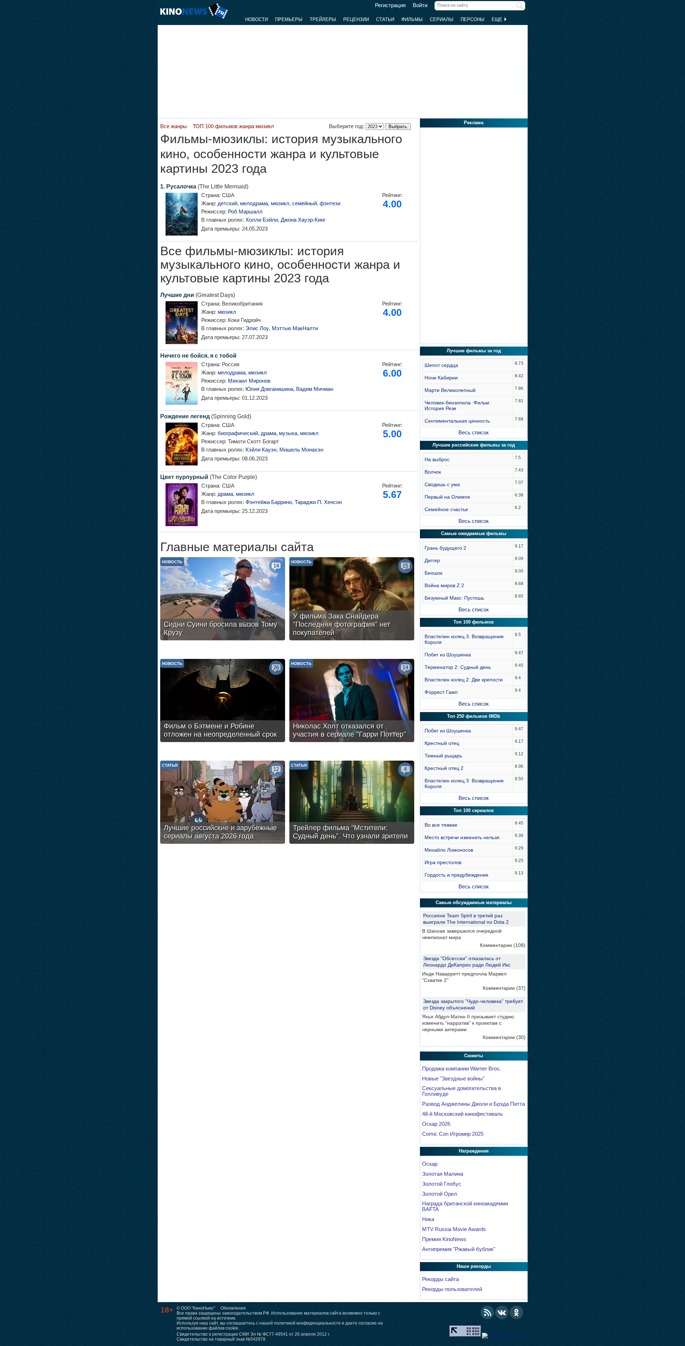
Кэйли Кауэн (260, 450)
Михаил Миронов (249, 381)
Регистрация (390, 5)
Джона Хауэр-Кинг (303, 220)
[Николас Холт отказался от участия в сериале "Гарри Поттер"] (351, 701)
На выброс (437, 459)
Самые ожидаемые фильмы (473, 533)
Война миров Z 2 (444, 585)
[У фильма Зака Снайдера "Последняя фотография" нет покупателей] (351, 599)
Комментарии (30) (504, 1037)
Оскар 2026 (436, 1124)
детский (227, 203)
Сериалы (441, 19)
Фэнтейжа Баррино (268, 502)
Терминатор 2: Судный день (458, 667)
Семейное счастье (446, 509)
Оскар (429, 1164)
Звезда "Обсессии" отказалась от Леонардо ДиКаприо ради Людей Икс (467, 962)
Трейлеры (323, 19)
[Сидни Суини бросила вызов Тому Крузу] (222, 599)
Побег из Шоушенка (448, 654)
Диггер (432, 560)
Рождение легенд (185, 416)
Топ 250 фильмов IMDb (473, 716)
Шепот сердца (441, 365)
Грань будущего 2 (445, 548)
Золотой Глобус (441, 1184)
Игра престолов (443, 862)
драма (268, 433)
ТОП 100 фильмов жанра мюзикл (233, 126)
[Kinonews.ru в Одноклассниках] (516, 1312)
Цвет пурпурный (184, 477)
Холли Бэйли (261, 220)
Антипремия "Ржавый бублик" (458, 1249)
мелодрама (254, 203)
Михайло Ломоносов (449, 850)
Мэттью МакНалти (295, 328)
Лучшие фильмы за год (474, 350)
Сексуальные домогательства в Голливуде (461, 1091)
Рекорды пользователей (452, 1289)
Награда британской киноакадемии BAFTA (465, 1206)
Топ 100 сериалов (473, 810)
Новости (256, 19)
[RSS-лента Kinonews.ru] (487, 1312)
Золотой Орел (439, 1194)
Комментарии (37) (504, 988)
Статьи (385, 19)
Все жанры (173, 126)
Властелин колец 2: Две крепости (464, 679)
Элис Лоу (257, 328)
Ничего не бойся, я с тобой (198, 356)
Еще (498, 19)
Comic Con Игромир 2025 (452, 1134)
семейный (304, 203)
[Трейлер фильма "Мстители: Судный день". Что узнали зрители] (351, 803)
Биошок (433, 573)
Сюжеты (473, 1055)
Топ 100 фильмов (473, 622)
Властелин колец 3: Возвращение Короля (464, 639)
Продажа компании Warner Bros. (461, 1069)
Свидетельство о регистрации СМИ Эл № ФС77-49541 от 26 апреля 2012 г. (253, 1334)
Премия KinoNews (444, 1239)
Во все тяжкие (441, 825)
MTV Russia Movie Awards (454, 1229)
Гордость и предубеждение (456, 875)
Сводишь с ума (442, 484)
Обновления (233, 1308)
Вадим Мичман (314, 389)
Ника (428, 1219)
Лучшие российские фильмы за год (473, 445)
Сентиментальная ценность (457, 421)
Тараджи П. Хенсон (318, 502)
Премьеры (289, 19)
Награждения (474, 1151)
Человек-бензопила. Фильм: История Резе (458, 405)
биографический (238, 433)
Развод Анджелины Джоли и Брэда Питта (473, 1104)
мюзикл (280, 203)
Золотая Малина (442, 1174)
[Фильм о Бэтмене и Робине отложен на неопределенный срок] (222, 701)
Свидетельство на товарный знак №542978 (221, 1339)
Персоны (472, 19)
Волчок (433, 472)
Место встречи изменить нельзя (462, 837)
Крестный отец (442, 743)
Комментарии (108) (503, 945)
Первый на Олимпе (447, 497)
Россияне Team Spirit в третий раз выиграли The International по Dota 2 (466, 919)
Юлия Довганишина (269, 389)
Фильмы (412, 19)
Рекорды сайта (440, 1279)
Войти (420, 5)
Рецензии (356, 19)
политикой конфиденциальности (307, 1323)
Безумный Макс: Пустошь (454, 598)
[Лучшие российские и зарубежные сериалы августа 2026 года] (222, 803)
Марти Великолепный (450, 390)
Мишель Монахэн (301, 450)
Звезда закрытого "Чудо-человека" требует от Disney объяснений (473, 1004)
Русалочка (181, 186)
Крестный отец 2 (444, 768)
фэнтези (330, 203)
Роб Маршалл (245, 211)
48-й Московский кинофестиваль (462, 1114)
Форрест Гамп (441, 692)
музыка (288, 433)
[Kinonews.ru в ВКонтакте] (502, 1312)
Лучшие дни (177, 295)
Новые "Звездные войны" (453, 1079)
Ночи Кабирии (441, 377)
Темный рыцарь (443, 755)
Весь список (473, 432)
